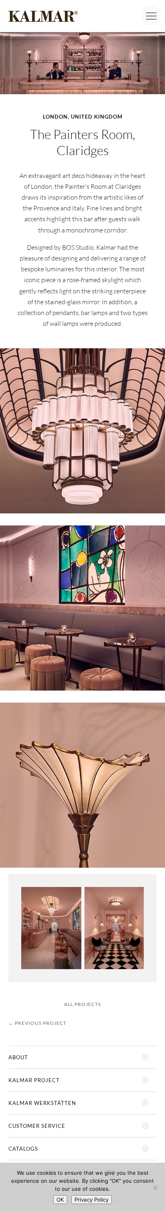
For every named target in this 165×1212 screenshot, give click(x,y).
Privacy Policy (91, 1199)
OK (60, 1199)
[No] (155, 1188)
